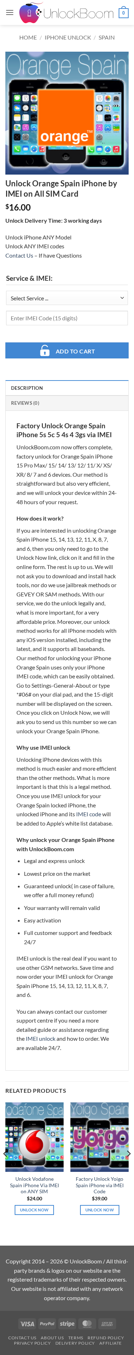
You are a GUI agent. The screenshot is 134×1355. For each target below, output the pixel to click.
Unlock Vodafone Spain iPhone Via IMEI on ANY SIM (34, 1185)
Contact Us (19, 255)
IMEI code (88, 814)
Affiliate (110, 1343)
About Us (52, 1337)
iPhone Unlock (68, 37)
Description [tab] (27, 388)
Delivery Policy (75, 1343)
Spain (107, 37)
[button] (9, 12)
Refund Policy (106, 1337)
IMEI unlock (40, 1038)
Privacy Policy (32, 1343)
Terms (75, 1337)
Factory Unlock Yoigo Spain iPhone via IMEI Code (100, 1185)
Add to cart (75, 351)
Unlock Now (34, 1209)
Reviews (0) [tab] (25, 403)
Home (28, 37)
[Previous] (5, 1168)
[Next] (128, 1168)
